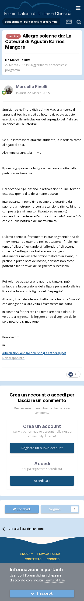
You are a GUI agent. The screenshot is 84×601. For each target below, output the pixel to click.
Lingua (25, 554)
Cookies (53, 559)
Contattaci (33, 559)
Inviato (33, 93)
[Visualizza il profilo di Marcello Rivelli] (8, 90)
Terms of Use (54, 580)
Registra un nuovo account (42, 448)
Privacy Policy (49, 554)
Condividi (23, 509)
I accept (44, 593)
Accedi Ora (42, 480)
